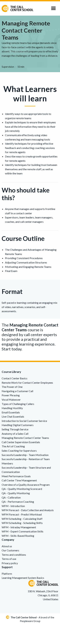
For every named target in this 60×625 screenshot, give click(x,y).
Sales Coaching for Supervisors (19, 450)
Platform (7, 573)
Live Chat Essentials (13, 416)
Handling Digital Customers (18, 425)
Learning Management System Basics (23, 577)
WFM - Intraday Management (19, 527)
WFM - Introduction (13, 505)
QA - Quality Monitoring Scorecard (22, 488)
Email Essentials (11, 412)
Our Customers (10, 550)
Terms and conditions (14, 554)
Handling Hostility (12, 408)
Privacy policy (10, 563)
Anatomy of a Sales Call (15, 433)
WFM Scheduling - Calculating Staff (22, 518)
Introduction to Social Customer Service (24, 420)
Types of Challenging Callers (18, 403)
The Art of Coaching (13, 446)
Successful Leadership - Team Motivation (25, 454)
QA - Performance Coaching (18, 501)
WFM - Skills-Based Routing (18, 535)
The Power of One (12, 386)
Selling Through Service (15, 429)
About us (7, 546)
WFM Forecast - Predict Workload (22, 514)
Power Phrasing (11, 395)
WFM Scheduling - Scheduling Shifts (22, 522)
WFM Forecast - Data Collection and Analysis (28, 510)
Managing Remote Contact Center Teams (25, 437)
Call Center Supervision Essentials (21, 442)
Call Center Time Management (19, 480)
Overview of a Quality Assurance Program (26, 484)
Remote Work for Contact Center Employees (27, 382)
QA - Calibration (11, 497)
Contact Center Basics (14, 378)
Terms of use (9, 558)
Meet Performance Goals (16, 476)
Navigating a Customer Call (17, 391)
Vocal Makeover (11, 399)
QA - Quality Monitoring (16, 493)
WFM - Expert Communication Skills (22, 531)
